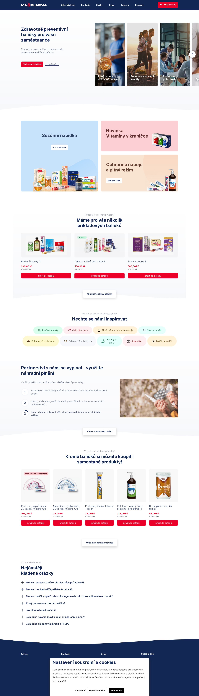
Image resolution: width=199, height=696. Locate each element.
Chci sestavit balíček (32, 64)
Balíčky (24, 654)
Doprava (125, 5)
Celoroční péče (80, 330)
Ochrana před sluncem (42, 341)
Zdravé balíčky (68, 5)
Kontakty (139, 5)
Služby (99, 5)
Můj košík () (170, 5)
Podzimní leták (59, 147)
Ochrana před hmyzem (80, 341)
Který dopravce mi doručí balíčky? (45, 603)
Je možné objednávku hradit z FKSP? (47, 623)
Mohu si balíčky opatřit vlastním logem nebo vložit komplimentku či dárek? (69, 596)
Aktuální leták (114, 180)
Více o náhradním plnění (99, 431)
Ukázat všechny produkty (99, 542)
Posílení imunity (50, 330)
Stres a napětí (154, 330)
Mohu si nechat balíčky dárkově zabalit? (49, 589)
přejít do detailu (46, 275)
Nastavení (80, 690)
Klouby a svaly (111, 341)
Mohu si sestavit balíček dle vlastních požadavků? (55, 582)
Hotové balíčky (52, 64)
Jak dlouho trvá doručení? (41, 610)
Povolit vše (116, 690)
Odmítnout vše (97, 690)
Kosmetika (137, 341)
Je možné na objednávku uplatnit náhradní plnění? (55, 617)
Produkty (85, 5)
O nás (111, 5)
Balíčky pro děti (164, 341)
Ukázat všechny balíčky (99, 293)
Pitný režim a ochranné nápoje (117, 330)
